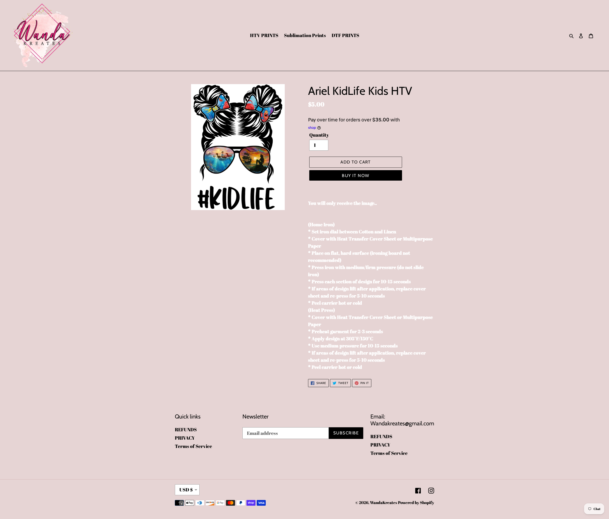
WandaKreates (383, 502)
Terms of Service (193, 446)
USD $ (186, 489)
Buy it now (355, 175)
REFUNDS (186, 429)
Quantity (319, 135)
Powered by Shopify (416, 502)
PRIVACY (185, 438)
